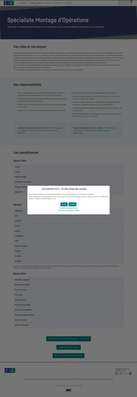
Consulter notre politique (68, 210)
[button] (72, 204)
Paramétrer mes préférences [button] (68, 208)
